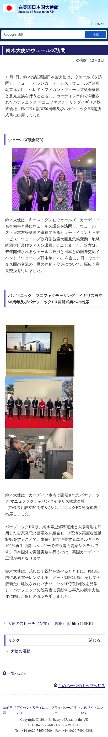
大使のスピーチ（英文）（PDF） (37, 623)
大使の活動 (20, 651)
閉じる (94, 640)
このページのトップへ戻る (81, 686)
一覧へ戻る (17, 673)
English (99, 23)
